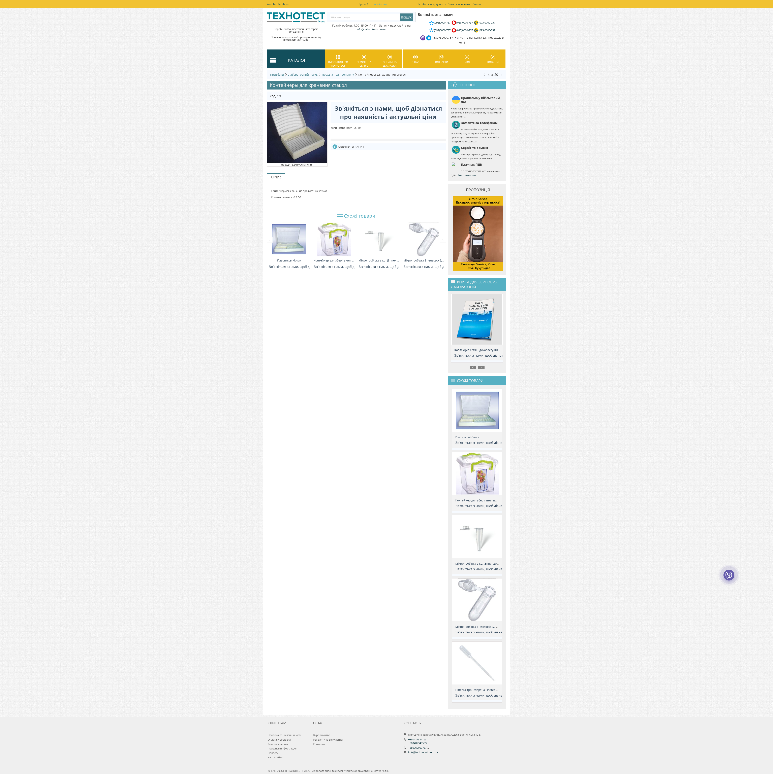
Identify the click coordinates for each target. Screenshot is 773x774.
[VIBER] (729, 577)
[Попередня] (484, 74)
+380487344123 (417, 739)
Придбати (277, 74)
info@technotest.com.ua (423, 752)
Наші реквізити (466, 175)
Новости (273, 753)
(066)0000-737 (464, 22)
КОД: (273, 96)
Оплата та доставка (390, 63)
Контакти (441, 62)
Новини (493, 62)
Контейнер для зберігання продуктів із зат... (334, 260)
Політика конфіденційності (284, 735)
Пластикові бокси (289, 260)
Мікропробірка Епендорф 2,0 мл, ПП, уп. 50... (423, 260)
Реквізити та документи (328, 739)
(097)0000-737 (442, 30)
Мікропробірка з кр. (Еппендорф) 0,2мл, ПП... (379, 260)
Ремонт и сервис (278, 744)
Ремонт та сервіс (364, 63)
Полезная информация (282, 748)
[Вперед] (501, 74)
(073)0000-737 (487, 22)
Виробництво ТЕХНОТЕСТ (338, 63)
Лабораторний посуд (302, 74)
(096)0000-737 (442, 22)
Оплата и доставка (279, 739)
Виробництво (321, 735)
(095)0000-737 (464, 30)
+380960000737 (417, 747)
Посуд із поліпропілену (338, 74)
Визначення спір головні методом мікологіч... (486, 350)
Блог (467, 62)
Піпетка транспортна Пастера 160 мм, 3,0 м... (486, 690)
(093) (487, 30)
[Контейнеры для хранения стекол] (297, 132)
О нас (415, 62)
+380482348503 (417, 743)
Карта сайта (275, 757)
